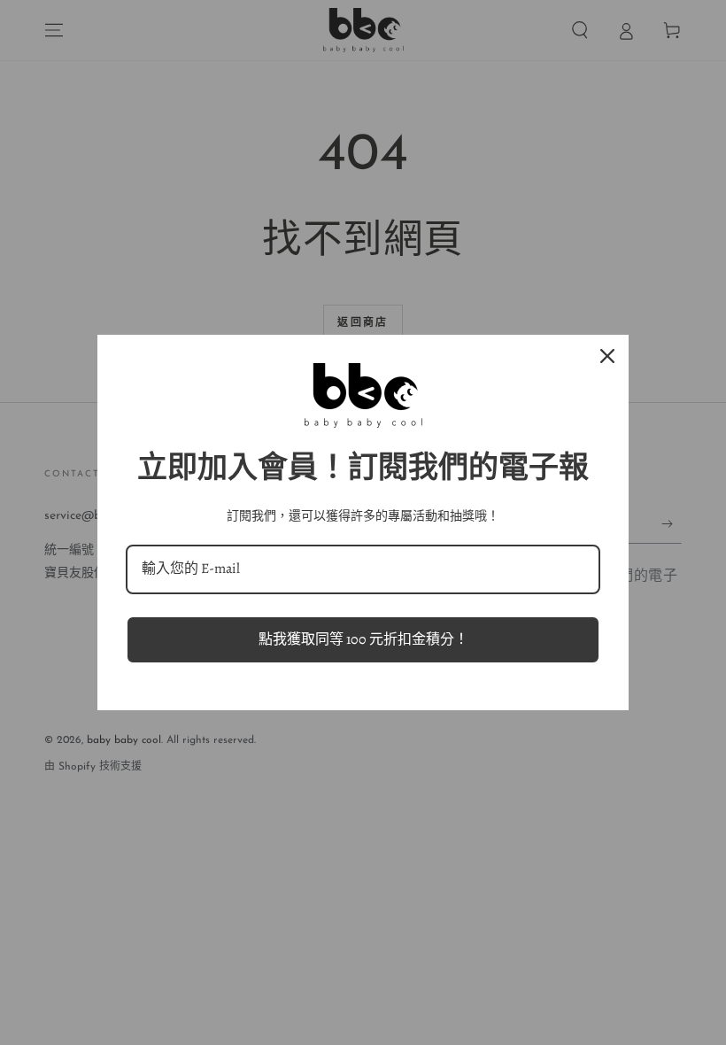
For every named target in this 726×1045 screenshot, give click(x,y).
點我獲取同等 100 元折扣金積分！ (363, 639)
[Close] (607, 356)
